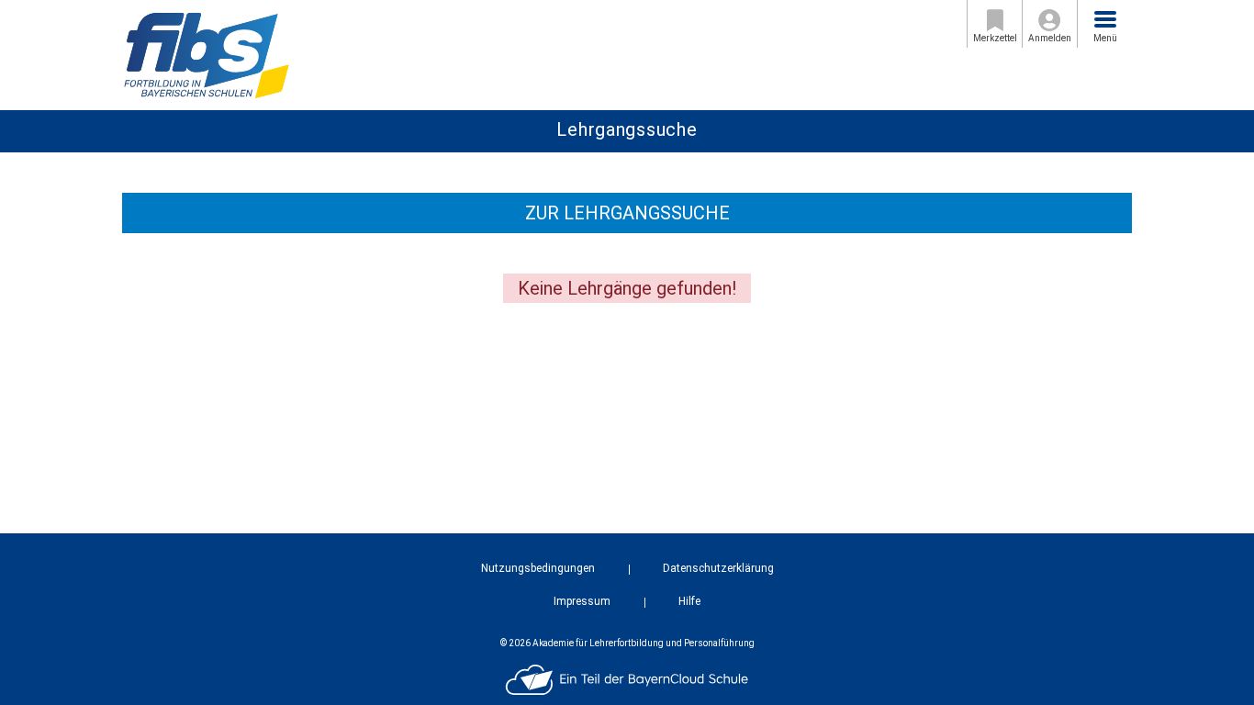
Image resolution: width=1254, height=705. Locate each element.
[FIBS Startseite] (206, 53)
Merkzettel (995, 38)
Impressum (582, 601)
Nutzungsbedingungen (538, 568)
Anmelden (1049, 38)
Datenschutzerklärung (718, 568)
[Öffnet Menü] (1105, 19)
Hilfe (689, 601)
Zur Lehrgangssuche (627, 213)
